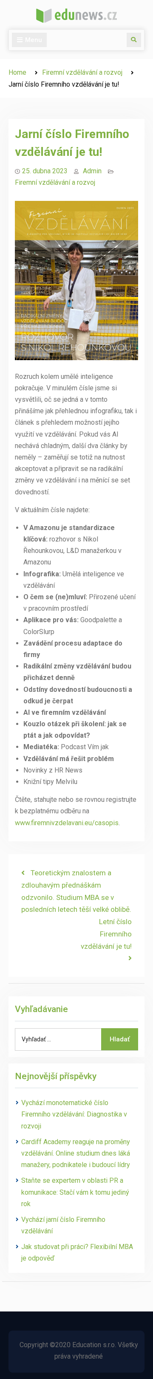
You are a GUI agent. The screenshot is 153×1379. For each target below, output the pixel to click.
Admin (92, 171)
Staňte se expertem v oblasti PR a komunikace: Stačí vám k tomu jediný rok (75, 1191)
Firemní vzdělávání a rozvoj (55, 182)
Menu (33, 40)
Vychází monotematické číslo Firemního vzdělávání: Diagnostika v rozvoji (74, 1114)
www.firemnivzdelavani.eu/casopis (67, 823)
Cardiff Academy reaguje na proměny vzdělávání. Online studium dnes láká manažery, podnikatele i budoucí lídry (75, 1153)
